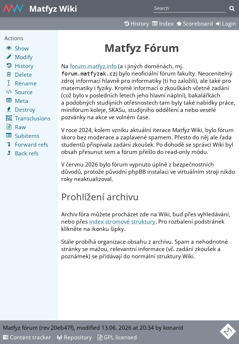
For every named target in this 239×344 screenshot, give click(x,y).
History (139, 23)
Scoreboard (197, 23)
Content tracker (29, 337)
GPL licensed (119, 337)
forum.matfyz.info (93, 66)
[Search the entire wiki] (232, 8)
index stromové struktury (122, 221)
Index (166, 23)
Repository (77, 337)
